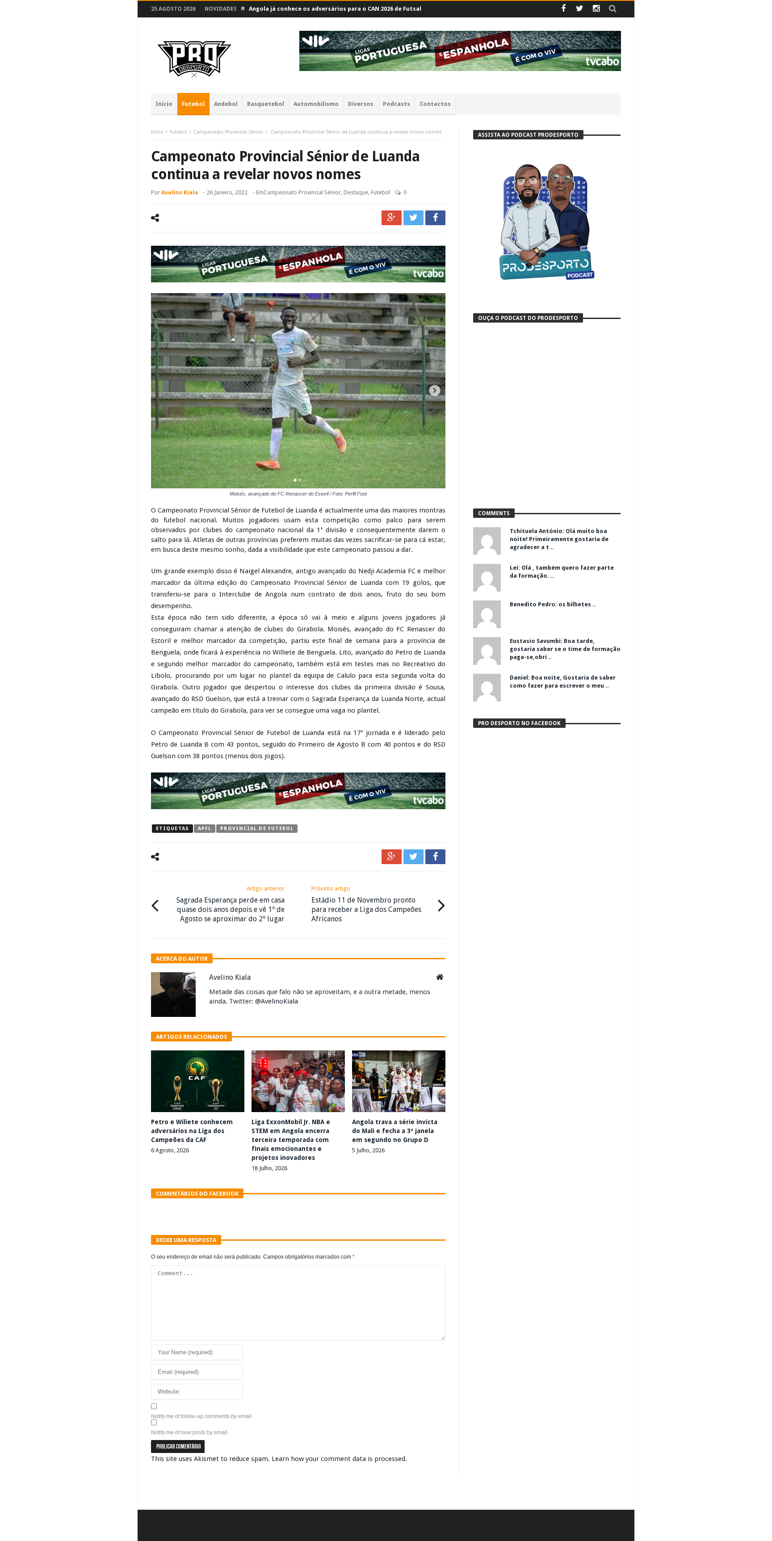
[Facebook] (563, 9)
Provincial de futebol (257, 828)
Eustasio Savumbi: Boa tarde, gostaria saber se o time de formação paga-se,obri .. (565, 649)
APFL (204, 828)
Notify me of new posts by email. (190, 1432)
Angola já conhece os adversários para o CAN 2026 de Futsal (335, 8)
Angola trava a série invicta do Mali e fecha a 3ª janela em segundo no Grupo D (394, 1130)
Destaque (356, 192)
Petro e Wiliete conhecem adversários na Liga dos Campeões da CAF (192, 1130)
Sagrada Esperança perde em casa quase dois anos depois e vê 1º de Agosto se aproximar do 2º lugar (230, 904)
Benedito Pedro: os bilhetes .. (553, 604)
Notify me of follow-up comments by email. (202, 1416)
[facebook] (435, 217)
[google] (392, 217)
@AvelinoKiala (276, 1001)
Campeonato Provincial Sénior (228, 132)
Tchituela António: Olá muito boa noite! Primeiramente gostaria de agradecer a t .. (559, 539)
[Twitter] (579, 9)
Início (157, 132)
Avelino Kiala (179, 192)
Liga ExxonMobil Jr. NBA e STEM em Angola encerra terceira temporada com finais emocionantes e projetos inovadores (291, 1139)
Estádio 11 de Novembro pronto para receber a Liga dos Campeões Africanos (366, 904)
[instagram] (596, 9)
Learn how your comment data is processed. (339, 1459)
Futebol (178, 132)
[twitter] (413, 217)
